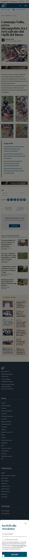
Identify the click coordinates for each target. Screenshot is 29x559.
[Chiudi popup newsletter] (25, 523)
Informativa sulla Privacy (20, 545)
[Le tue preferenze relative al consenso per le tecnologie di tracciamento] (2, 556)
